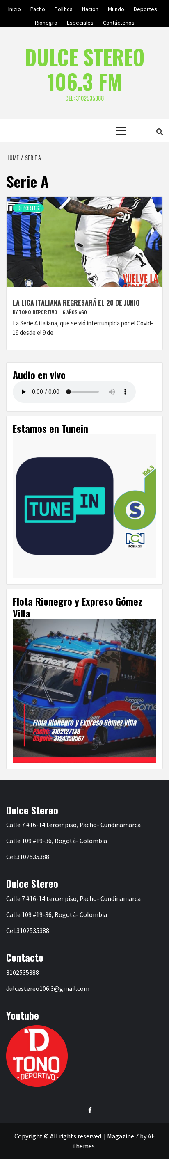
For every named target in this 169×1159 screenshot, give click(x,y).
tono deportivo (39, 312)
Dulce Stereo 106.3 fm (84, 68)
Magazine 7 (123, 1136)
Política (64, 7)
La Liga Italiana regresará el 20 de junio (76, 303)
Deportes (145, 7)
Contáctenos (119, 21)
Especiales (80, 21)
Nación (90, 7)
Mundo (116, 7)
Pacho (37, 7)
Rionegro (46, 21)
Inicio (14, 7)
